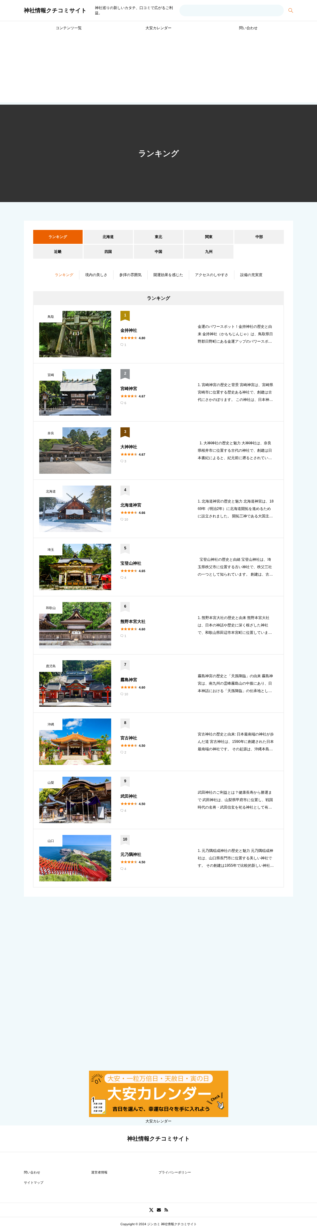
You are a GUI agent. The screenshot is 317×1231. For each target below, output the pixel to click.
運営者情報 (99, 1172)
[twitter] (151, 1210)
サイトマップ (33, 1182)
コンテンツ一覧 (69, 28)
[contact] (159, 1210)
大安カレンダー (158, 28)
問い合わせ (248, 28)
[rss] (166, 1210)
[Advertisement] (158, 69)
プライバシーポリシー (174, 1172)
